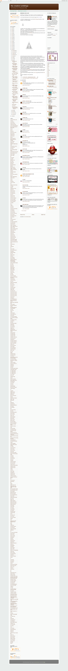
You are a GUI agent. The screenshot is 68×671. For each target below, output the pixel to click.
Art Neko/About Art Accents (14, 151)
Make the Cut (12, 394)
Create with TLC (12, 234)
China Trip (11, 194)
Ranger (11, 483)
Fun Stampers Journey (13, 319)
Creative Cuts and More (13, 240)
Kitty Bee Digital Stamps (13, 380)
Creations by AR (12, 238)
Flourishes (11, 309)
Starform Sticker (12, 552)
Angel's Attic (12, 142)
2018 (12, 38)
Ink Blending (12, 364)
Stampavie (11, 538)
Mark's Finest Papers (13, 395)
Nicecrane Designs (12, 421)
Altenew (11, 137)
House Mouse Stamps (13, 359)
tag (10, 571)
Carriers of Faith (12, 182)
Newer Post (22, 214)
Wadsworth (12, 630)
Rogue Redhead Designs (13, 497)
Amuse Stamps (12, 141)
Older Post (43, 214)
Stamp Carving (12, 534)
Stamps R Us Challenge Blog (14, 550)
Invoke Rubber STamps (13, 369)
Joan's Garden (12, 374)
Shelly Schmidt (55, 16)
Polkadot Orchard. (12, 467)
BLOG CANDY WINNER (15, 73)
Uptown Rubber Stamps (13, 622)
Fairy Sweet (53, 99)
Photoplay (11, 460)
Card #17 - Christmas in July (52, 81)
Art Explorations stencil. (13, 146)
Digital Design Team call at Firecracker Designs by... (15, 108)
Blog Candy (11, 163)
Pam (48, 71)
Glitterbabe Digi (12, 329)
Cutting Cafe (12, 246)
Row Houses (12, 498)
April (13, 110)
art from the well (50, 111)
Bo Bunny (11, 170)
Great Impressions (13, 338)
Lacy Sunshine (12, 382)
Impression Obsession (13, 363)
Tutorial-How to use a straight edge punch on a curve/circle (13, 604)
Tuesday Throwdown (13, 593)
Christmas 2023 (12, 195)
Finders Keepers (12, 304)
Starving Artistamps (13, 553)
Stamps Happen (12, 547)
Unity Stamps (12, 618)
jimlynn (24, 112)
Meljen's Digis (12, 399)
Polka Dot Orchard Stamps (14, 465)
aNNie (48, 64)
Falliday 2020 (12, 289)
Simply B (11, 518)
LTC (10, 389)
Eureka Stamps (12, 288)
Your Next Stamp (12, 639)
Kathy (23, 94)
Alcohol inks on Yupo (13, 132)
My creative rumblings (19, 6)
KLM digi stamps (12, 381)
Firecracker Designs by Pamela (33, 78)
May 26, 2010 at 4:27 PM (26, 132)
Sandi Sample (12, 505)
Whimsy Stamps (12, 637)
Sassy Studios (12, 510)
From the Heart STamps (13, 316)
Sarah (23, 81)
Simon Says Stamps (13, 517)
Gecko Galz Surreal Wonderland (54, 120)
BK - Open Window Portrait (52, 84)
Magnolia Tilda (12, 393)
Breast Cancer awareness (13, 174)
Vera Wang (11, 625)
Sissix (11, 519)
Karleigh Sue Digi (12, 376)
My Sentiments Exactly (13, 412)
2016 (12, 41)
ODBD (11, 427)
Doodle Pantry (12, 272)
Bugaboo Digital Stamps (13, 176)
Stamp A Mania (12, 533)
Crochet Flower (12, 244)
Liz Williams (24, 88)
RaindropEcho (12, 481)
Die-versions (12, 265)
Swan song (35, 72)
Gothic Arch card (12, 332)
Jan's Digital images (13, 370)
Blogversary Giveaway (13, 169)
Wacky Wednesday (13, 629)
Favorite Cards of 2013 (13, 293)
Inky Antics (11, 367)
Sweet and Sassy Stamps (13, 564)
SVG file (11, 563)
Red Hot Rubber (12, 491)
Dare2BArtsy (12, 251)
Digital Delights (12, 268)
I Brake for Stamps (12, 362)
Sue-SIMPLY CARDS (50, 86)
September (13, 54)
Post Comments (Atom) (27, 216)
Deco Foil (11, 253)
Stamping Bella (12, 545)
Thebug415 (24, 117)
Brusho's (11, 175)
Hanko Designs (12, 346)
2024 (12, 30)
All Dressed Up (12, 133)
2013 (12, 45)
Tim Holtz (11, 587)
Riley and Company (13, 493)
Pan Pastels (12, 446)
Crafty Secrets (12, 231)
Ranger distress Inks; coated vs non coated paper (13, 487)
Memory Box (12, 400)
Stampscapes (12, 551)
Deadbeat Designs (12, 252)
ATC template (12, 157)
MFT (11, 401)
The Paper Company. (13, 580)
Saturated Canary (12, 511)
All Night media (12, 134)
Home (33, 214)
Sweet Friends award (13, 565)
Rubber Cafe (12, 499)
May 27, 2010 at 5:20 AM (26, 164)
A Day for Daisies (12, 123)
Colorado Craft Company (13, 208)
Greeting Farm (12, 339)
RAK (10, 482)
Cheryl (23, 167)
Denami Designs (12, 258)
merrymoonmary (36, 662)
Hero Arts (11, 351)
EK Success (11, 281)
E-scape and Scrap (12, 280)
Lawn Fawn (11, 383)
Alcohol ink (11, 131)
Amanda (24, 106)
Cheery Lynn (12, 189)
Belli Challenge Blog (37, 19)
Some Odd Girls (12, 527)
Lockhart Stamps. (12, 388)
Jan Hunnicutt (24, 191)
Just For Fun (12, 375)
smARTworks (12, 525)
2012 (12, 46)
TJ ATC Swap (13, 105)
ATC (10, 156)
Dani (23, 179)
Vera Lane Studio (12, 624)
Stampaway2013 (12, 540)
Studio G (11, 557)
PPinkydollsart (12, 472)
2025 (12, 29)
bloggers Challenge (13, 168)
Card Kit (11, 180)
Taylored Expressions (13, 572)
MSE (10, 408)
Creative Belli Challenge (25, 78)
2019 (12, 37)
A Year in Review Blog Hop (14, 125)
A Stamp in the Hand (13, 124)
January (13, 114)
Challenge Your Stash (13, 188)
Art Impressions (12, 147)
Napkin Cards (12, 415)
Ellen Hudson (12, 283)
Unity (11, 617)
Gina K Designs (12, 325)
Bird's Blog (11, 161)
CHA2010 (11, 187)
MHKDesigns (12, 402)
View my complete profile (51, 26)
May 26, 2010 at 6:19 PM (26, 137)
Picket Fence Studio (13, 461)
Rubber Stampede (12, 500)
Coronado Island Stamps (13, 221)
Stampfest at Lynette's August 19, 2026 (54, 93)
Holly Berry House (12, 353)
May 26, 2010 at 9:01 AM (26, 85)
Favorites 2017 (12, 296)
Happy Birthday (14, 104)
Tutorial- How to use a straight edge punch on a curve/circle (13, 597)
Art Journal (11, 148)
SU (10, 558)
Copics (11, 218)
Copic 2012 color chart (13, 213)
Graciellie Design (12, 333)
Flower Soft (12, 310)
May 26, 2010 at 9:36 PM (26, 152)
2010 (12, 49)
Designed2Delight (12, 261)
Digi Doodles (12, 266)
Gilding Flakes (12, 324)
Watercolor (12, 631)
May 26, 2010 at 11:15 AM (26, 114)
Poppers (11, 468)
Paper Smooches (12, 450)
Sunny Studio (12, 559)
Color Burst (11, 206)
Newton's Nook (12, 419)
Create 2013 (12, 233)
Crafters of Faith (12, 227)
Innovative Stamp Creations (14, 368)
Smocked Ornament (13, 526)
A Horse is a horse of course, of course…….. (15, 94)
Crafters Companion (13, 225)
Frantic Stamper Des (13, 314)
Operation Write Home (13, 432)
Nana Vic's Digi (12, 414)
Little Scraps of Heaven (13, 387)
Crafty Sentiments (12, 232)
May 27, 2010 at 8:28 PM (26, 176)
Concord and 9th (12, 212)
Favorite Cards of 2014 (13, 294)
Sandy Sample (12, 506)
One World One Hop (13, 429)
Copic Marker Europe (13, 215)
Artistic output (12, 155)
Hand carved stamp (13, 345)
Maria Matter (24, 140)
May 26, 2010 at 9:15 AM (26, 91)
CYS (10, 247)
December (13, 50)
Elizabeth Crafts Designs (13, 282)
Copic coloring (12, 214)
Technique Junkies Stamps (13, 576)
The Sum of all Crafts (13, 585)
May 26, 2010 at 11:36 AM (26, 120)
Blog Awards (12, 162)
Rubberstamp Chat (12, 504)
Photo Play (11, 459)
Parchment (11, 455)
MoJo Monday (12, 407)
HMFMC (11, 352)
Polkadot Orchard (12, 466)
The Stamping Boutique (13, 584)
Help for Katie (12, 350)
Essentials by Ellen (12, 287)
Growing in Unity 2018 (13, 340)
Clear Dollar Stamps (13, 200)
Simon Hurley (12, 516)
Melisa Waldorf (25, 204)
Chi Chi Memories (12, 193)
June (13, 58)
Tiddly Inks (11, 586)
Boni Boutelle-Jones (25, 155)
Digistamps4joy (12, 267)
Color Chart (12, 207)
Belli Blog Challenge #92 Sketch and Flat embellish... (14, 69)
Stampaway (12, 539)
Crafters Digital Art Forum (13, 226)
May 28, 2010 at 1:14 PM (26, 188)
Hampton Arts (12, 344)
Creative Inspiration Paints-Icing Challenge (14, 100)
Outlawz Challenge (12, 443)
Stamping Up (12, 546)
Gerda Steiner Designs (13, 323)
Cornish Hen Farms (13, 219)
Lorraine (48, 70)
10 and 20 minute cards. (13, 119)
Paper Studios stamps (13, 452)
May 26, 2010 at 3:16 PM (26, 126)
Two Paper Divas (12, 616)
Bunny (48, 66)
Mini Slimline (12, 406)
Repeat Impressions (13, 492)
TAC (10, 570)
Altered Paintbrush (13, 138)
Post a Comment (24, 210)
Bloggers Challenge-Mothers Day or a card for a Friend (15, 97)
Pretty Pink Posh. (12, 474)
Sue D (48, 72)
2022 (12, 33)
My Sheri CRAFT (12, 413)
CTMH (11, 245)
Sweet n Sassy (12, 566)
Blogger (44, 662)
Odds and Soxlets (12, 428)
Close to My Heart (12, 201)
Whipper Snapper (12, 638)
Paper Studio (12, 451)
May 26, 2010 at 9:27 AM (26, 103)
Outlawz (11, 442)
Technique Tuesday (13, 579)
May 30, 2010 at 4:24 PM (26, 201)
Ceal (23, 129)
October (13, 53)
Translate (54, 35)
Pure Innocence (12, 480)
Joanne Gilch (24, 123)
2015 (12, 42)
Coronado (11, 220)
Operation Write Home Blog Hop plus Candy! (14, 64)
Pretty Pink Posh (12, 473)
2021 (12, 34)
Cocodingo (11, 202)
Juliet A (24, 135)
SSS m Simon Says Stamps (13, 532)
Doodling (11, 273)
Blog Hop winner (12, 167)
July (12, 57)
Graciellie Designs (12, 334)
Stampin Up (11, 544)
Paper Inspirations (12, 447)
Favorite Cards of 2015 (13, 295)
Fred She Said (12, 315)
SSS (10, 531)
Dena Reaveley (12, 257)
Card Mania (12, 181)
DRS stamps (12, 274)
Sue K (48, 73)
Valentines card (12, 623)
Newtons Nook (12, 420)
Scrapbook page (12, 512)
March (13, 111)
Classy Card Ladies (12, 199)
